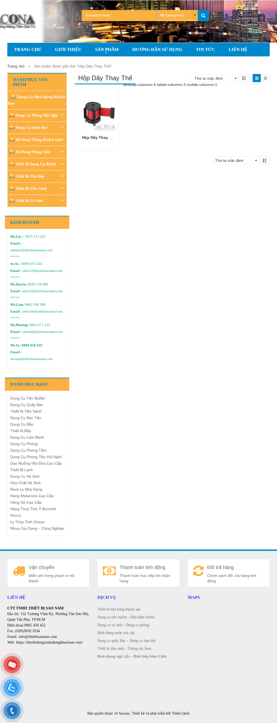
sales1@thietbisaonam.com (42, 271)
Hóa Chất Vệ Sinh (25, 483)
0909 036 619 (32, 345)
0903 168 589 (35, 305)
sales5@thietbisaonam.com (42, 311)
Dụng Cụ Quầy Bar (32, 128)
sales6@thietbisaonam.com (42, 332)
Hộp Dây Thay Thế (99, 137)
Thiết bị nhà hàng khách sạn (118, 609)
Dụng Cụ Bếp (21, 424)
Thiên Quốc (181, 713)
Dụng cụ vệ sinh (109, 625)
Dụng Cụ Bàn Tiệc (25, 418)
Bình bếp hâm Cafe (150, 656)
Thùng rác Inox (139, 649)
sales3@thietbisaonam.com (42, 291)
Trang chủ (16, 66)
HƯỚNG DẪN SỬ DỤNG (157, 49)
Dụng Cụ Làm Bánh (27, 437)
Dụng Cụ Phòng (24, 444)
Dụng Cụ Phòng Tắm (28, 450)
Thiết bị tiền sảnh (110, 649)
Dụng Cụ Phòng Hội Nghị (37, 115)
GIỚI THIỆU (68, 49)
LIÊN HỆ (238, 49)
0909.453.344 (31, 264)
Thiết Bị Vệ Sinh (29, 201)
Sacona (124, 713)
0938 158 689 (38, 284)
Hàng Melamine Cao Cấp (32, 496)
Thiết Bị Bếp (20, 431)
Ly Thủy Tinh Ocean (27, 522)
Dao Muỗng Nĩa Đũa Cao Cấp (36, 463)
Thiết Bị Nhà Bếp (30, 176)
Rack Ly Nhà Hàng (26, 489)
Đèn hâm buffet (143, 617)
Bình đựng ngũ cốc (113, 656)
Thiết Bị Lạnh (21, 470)
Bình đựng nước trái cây (116, 633)
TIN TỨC (205, 49)
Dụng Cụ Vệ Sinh (25, 476)
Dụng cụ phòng (137, 625)
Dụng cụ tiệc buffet (112, 617)
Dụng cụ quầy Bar (111, 641)
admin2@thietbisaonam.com (31, 250)
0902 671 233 (39, 325)
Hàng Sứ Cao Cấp (26, 502)
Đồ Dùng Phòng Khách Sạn (38, 140)
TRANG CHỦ (27, 49)
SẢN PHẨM (107, 49)
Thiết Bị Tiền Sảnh (31, 189)
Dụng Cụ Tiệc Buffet (27, 398)
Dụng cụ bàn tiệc (143, 641)
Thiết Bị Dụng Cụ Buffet (36, 164)
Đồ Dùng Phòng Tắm (33, 152)
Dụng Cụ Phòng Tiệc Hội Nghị (35, 457)
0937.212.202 (35, 237)
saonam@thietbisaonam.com (31, 359)
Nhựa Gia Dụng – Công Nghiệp (37, 528)
